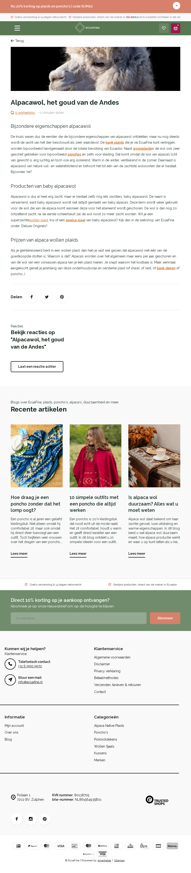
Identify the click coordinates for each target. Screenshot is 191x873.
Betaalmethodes (106, 678)
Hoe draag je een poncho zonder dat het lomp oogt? (35, 504)
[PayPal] (32, 846)
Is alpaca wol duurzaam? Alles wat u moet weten (153, 504)
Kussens (100, 753)
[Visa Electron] (102, 855)
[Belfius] (102, 846)
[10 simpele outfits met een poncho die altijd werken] (96, 455)
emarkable (104, 860)
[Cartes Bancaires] (158, 846)
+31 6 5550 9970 (30, 666)
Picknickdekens (105, 739)
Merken (99, 760)
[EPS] (144, 846)
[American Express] (116, 846)
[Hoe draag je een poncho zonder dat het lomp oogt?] (37, 455)
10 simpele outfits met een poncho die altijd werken (94, 504)
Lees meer (19, 553)
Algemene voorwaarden (112, 657)
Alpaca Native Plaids (109, 726)
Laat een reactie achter (37, 366)
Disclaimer (102, 664)
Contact (100, 692)
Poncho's (101, 732)
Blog (8, 739)
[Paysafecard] (88, 855)
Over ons (11, 732)
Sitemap (119, 860)
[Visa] (60, 846)
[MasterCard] (46, 846)
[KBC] (130, 846)
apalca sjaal (75, 220)
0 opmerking (25, 112)
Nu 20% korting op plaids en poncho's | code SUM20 (52, 6)
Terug (19, 41)
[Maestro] (88, 846)
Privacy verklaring (107, 671)
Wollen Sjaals (104, 746)
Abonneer (165, 618)
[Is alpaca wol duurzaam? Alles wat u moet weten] (154, 455)
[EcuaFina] (87, 28)
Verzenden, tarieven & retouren (117, 685)
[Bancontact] (74, 846)
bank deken (166, 268)
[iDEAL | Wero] (18, 846)
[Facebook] (31, 297)
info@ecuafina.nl (30, 682)
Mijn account (14, 726)
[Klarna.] (172, 846)
